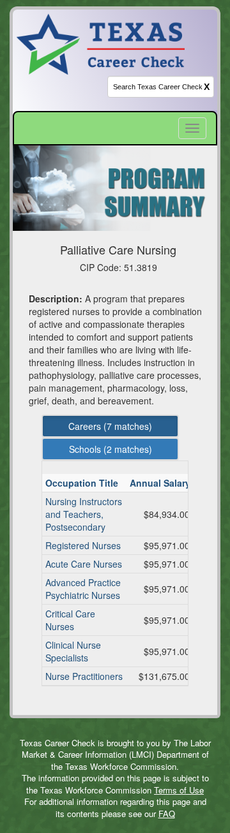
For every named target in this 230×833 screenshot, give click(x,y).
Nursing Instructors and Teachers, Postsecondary (83, 514)
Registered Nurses (83, 545)
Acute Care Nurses (83, 563)
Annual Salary (161, 482)
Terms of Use (179, 790)
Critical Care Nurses (70, 620)
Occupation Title (83, 482)
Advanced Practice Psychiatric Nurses (83, 588)
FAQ (166, 813)
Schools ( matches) (110, 449)
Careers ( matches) (110, 426)
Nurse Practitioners (84, 676)
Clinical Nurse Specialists (73, 651)
